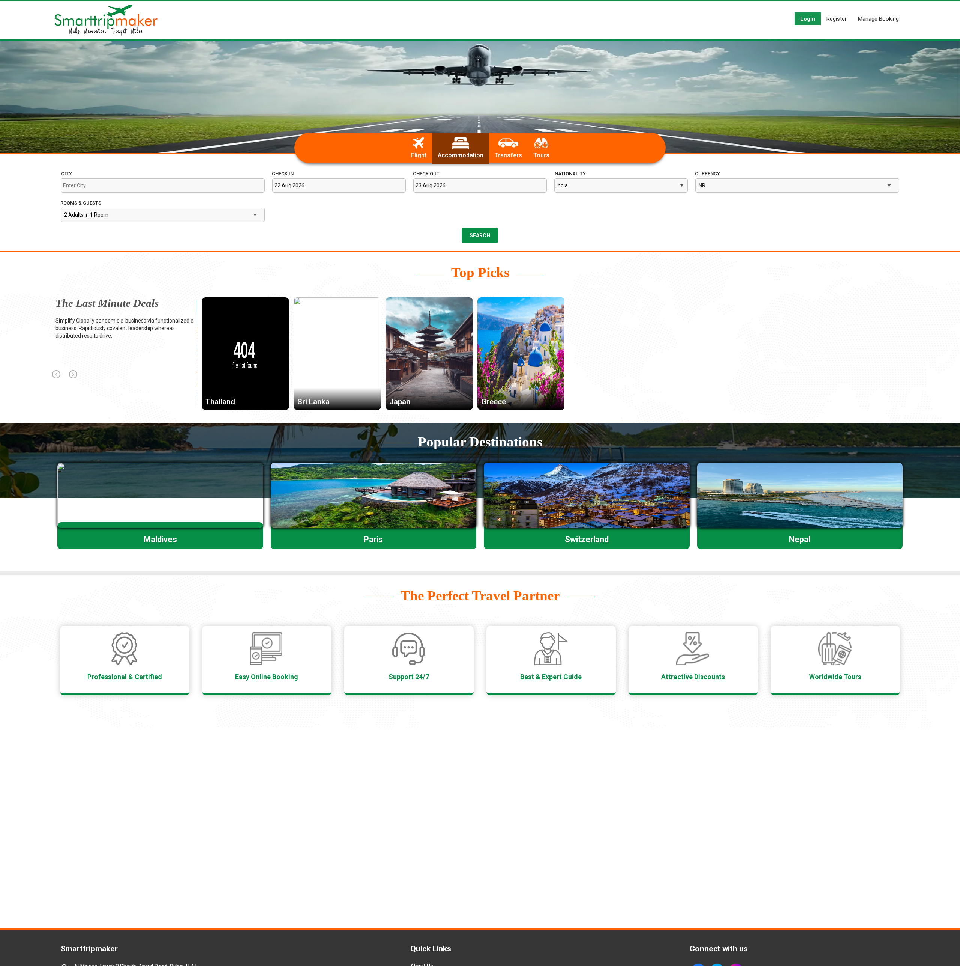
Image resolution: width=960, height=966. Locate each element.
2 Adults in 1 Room (86, 215)
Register (836, 18)
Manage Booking (878, 18)
